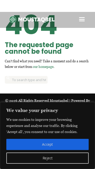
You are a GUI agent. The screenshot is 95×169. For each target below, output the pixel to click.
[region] (47, 135)
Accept (47, 144)
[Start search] (8, 80)
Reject (48, 158)
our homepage (43, 67)
